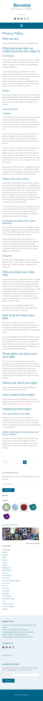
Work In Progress (8, 606)
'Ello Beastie (6, 550)
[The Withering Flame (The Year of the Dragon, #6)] (37, 540)
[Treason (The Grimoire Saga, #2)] (8, 540)
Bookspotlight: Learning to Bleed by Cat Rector (17, 637)
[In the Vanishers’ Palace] (4, 540)
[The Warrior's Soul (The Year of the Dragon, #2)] (12, 540)
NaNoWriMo (6, 570)
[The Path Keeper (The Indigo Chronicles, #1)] (29, 540)
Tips (3, 601)
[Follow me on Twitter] (22, 19)
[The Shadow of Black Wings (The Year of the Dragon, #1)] (8, 534)
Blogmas (5, 555)
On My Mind (6, 575)
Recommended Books (10, 525)
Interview (5, 565)
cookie (16, 262)
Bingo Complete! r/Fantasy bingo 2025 (15, 634)
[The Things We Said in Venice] (33, 539)
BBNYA (4, 552)
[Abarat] (4, 533)
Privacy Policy (6, 655)
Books (4, 557)
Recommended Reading (11, 581)
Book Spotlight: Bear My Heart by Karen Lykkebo (18, 632)
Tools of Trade (7, 604)
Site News (5, 591)
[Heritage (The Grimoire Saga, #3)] (21, 533)
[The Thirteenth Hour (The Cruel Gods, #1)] (25, 534)
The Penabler (7, 596)
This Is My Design (8, 599)
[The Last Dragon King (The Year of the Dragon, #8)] (21, 540)
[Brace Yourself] (33, 534)
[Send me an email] (15, 19)
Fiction (4, 563)
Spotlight (5, 593)
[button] (21, 26)
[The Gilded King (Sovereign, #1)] (25, 540)
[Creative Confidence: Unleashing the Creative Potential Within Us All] (12, 533)
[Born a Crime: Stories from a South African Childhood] (17, 540)
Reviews (5, 586)
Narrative (5, 573)
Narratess (21, 5)
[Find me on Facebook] (18, 19)
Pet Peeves (6, 578)
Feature (5, 560)
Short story (6, 588)
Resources (6, 583)
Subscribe (8, 490)
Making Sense (7, 568)
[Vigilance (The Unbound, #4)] (29, 533)
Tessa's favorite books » (33, 543)
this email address (24, 404)
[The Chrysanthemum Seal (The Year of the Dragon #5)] (17, 534)
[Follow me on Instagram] (25, 19)
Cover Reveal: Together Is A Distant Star (15, 630)
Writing (5, 609)
